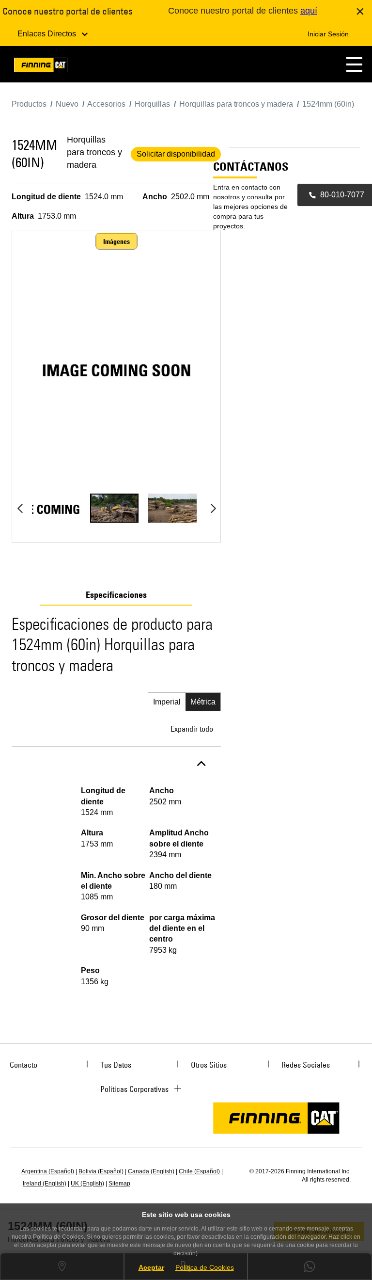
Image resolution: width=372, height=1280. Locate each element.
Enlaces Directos (47, 34)
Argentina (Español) (47, 1171)
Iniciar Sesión (328, 34)
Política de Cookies (204, 1267)
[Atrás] (20, 508)
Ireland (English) (44, 1183)
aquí (308, 11)
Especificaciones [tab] (116, 595)
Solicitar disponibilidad (176, 154)
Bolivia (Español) (101, 1171)
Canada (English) (151, 1171)
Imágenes (116, 241)
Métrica (203, 702)
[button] (354, 64)
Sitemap (119, 1183)
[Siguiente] (213, 508)
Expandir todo (191, 729)
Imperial (167, 702)
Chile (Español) (199, 1171)
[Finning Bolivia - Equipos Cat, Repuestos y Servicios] (40, 67)
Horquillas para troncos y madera (94, 152)
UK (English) (87, 1183)
